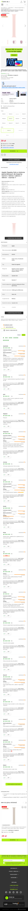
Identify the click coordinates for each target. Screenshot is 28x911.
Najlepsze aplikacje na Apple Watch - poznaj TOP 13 (15, 797)
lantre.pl (8, 909)
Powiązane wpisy (5, 791)
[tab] (14, 167)
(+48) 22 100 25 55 (14, 885)
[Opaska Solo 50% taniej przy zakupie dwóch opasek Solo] (14, 94)
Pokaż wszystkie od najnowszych (14, 784)
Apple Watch (10, 7)
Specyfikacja (4, 242)
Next (26, 803)
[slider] (14, 436)
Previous (23, 803)
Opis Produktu (4, 167)
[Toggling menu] (2, 4)
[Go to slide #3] (21, 42)
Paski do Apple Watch (5, 8)
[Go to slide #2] (14, 42)
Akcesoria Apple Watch (19, 7)
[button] (21, 1)
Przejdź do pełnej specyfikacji (8, 106)
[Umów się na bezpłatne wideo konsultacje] (14, 900)
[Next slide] (25, 26)
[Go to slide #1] (8, 42)
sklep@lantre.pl (14, 889)
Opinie (2, 316)
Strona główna (4, 7)
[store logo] (6, 2)
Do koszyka (12, 839)
